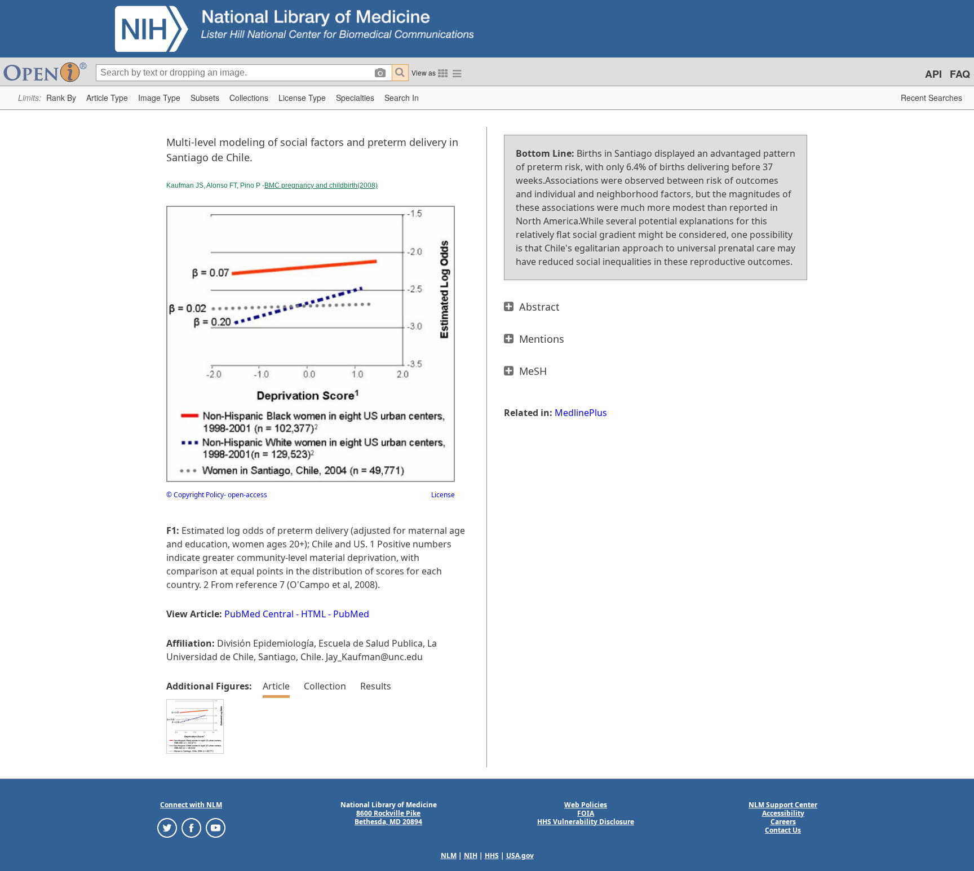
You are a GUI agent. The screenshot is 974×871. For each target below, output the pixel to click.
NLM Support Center (783, 805)
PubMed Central (259, 614)
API (933, 74)
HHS (492, 855)
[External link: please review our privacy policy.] (167, 827)
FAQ (960, 74)
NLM (449, 855)
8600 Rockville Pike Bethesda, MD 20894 (388, 817)
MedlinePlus (581, 412)
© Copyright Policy (195, 494)
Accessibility (783, 813)
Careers (783, 821)
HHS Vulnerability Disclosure (585, 821)
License (443, 494)
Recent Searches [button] (931, 97)
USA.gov (520, 855)
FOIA (585, 813)
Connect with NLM (191, 805)
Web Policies (585, 805)
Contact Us (783, 830)
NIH (470, 855)
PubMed (351, 614)
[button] (61, 97)
